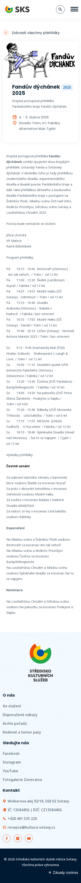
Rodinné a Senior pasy (22, 732)
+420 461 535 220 (22, 818)
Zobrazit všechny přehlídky (36, 32)
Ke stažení (12, 706)
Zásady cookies (65, 872)
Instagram (12, 762)
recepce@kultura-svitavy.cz (31, 827)
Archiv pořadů (15, 723)
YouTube (10, 770)
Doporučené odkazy (20, 714)
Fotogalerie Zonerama (22, 779)
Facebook (11, 753)
